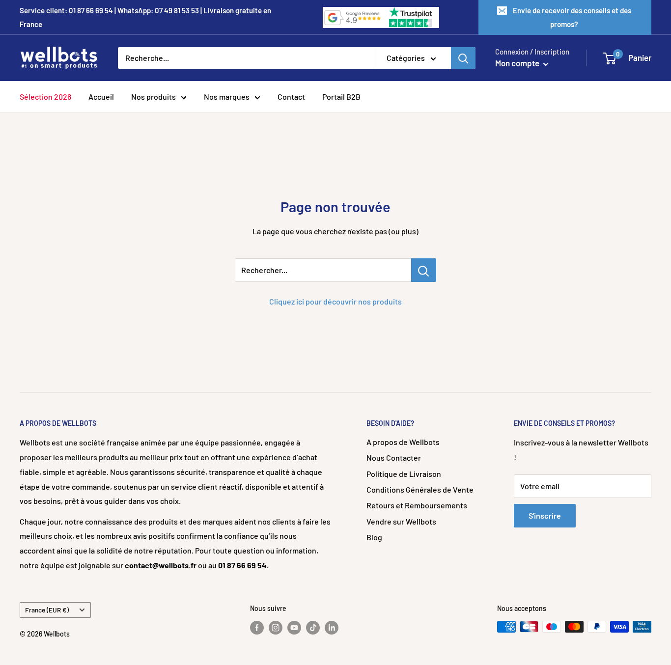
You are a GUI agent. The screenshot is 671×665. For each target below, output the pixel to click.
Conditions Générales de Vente (420, 489)
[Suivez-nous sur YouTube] (294, 628)
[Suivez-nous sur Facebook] (257, 628)
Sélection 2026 (45, 96)
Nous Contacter (393, 457)
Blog (374, 537)
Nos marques (227, 96)
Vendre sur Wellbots (401, 521)
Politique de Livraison (403, 473)
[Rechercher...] (423, 270)
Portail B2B (341, 96)
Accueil (101, 96)
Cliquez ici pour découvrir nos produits (335, 301)
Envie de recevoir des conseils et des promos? (572, 17)
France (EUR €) (47, 610)
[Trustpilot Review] (411, 17)
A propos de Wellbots (403, 441)
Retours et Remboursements (416, 505)
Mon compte (518, 63)
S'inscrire (545, 515)
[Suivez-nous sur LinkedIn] (331, 628)
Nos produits (153, 96)
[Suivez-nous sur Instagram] (275, 628)
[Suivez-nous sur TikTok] (313, 628)
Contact (291, 96)
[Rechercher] (463, 58)
